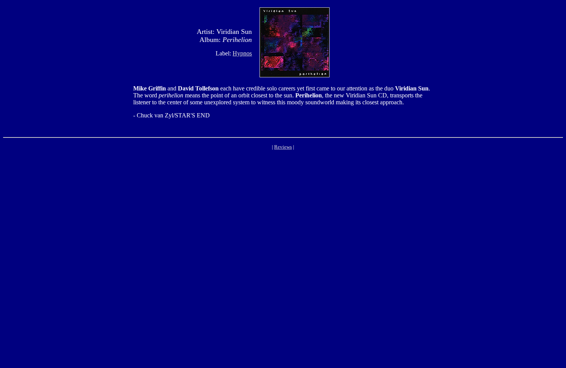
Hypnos (242, 53)
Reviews (283, 147)
